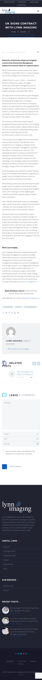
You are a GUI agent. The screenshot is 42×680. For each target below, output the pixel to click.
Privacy (21, 664)
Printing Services (9, 551)
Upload (6, 560)
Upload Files (21, 5)
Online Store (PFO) (9, 2)
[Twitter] (6, 313)
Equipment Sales (9, 555)
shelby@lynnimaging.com (30, 298)
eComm (6, 590)
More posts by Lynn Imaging (18, 349)
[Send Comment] (4, 466)
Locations (33, 661)
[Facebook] (3, 313)
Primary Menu (38, 11)
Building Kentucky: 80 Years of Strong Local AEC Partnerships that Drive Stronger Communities (23, 631)
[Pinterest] (9, 313)
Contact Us (21, 661)
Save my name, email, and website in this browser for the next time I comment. (20, 452)
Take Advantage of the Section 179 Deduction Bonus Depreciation (25, 374)
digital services (8, 307)
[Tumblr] (12, 313)
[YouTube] (23, 653)
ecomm (19, 307)
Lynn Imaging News (30, 307)
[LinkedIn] (15, 313)
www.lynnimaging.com (29, 281)
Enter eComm (22, 2)
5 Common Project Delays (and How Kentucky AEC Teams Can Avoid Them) (24, 619)
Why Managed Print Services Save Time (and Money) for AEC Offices (24, 609)
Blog (5, 568)
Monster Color (8, 586)
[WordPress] (26, 653)
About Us (6, 547)
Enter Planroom (34, 2)
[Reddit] (18, 313)
